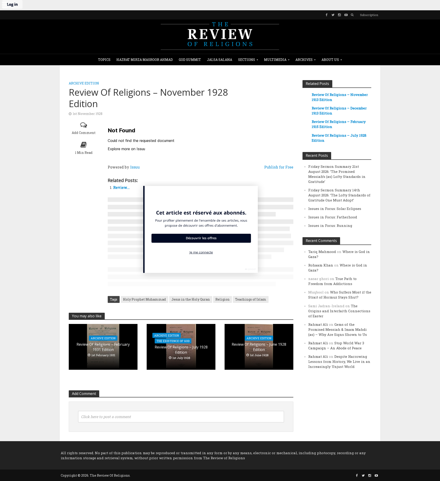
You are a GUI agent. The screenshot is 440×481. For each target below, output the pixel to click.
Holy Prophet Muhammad (144, 299)
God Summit (190, 59)
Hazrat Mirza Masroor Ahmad (144, 59)
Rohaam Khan (320, 265)
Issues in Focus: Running (330, 225)
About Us (330, 59)
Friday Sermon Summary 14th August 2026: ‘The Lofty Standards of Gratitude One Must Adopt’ (339, 195)
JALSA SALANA (219, 59)
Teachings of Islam (250, 299)
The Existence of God (173, 341)
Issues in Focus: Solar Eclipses (334, 208)
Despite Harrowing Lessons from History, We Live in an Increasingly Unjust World (339, 361)
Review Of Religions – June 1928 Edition (259, 347)
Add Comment (84, 132)
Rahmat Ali (318, 324)
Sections (246, 59)
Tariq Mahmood (322, 251)
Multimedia (275, 59)
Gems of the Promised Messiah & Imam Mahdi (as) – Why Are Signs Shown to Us (337, 329)
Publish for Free (278, 167)
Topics (104, 59)
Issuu (135, 167)
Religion (222, 299)
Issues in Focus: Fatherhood (332, 217)
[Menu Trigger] (4, 4)
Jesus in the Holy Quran (190, 299)
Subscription (369, 15)
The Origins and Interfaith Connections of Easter (339, 311)
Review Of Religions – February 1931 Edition (103, 347)
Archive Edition (84, 83)
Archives (304, 59)
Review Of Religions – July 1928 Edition (181, 350)
